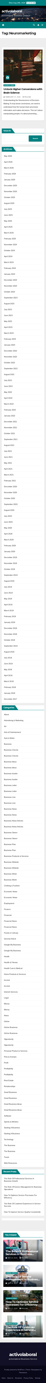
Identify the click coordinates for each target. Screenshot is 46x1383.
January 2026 (9, 180)
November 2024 (10, 245)
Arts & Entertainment (12, 732)
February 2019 (10, 616)
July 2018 (8, 658)
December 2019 (10, 557)
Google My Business (12, 945)
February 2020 (10, 546)
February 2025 (10, 239)
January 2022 (9, 416)
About (6, 714)
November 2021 (10, 428)
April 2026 (8, 162)
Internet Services (11, 992)
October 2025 (9, 197)
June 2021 (8, 457)
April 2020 (8, 534)
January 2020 (9, 551)
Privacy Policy (28, 1378)
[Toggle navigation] (42, 25)
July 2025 (8, 209)
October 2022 (9, 363)
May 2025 (8, 221)
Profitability (8, 1069)
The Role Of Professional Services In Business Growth (22, 1254)
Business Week (10, 874)
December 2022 (10, 351)
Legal (6, 998)
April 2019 (8, 605)
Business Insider (11, 774)
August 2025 (9, 203)
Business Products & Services (16, 856)
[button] (34, 25)
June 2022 (8, 386)
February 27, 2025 (13, 97)
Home (3, 1378)
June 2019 (8, 593)
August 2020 (9, 510)
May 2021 (8, 463)
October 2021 (9, 433)
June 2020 (8, 522)
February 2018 (10, 687)
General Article (10, 939)
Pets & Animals (10, 1057)
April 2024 (8, 256)
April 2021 (8, 469)
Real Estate (9, 1080)
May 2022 (8, 392)
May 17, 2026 (13, 1308)
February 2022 (10, 410)
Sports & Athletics (11, 1122)
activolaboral (12, 11)
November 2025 (10, 191)
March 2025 (9, 233)
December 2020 (10, 487)
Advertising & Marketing (13, 720)
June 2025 (8, 215)
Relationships (9, 1086)
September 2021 (11, 439)
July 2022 (8, 380)
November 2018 (10, 634)
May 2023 (8, 321)
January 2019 (9, 622)
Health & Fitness (11, 962)
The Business (9, 1145)
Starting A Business (12, 1128)
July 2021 (8, 451)
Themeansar (23, 1372)
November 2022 (10, 357)
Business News (10, 809)
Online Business (10, 1027)
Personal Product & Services (15, 1051)
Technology (8, 1139)
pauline (27, 97)
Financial (8, 915)
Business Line (10, 797)
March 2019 (9, 610)
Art (5, 726)
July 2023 (8, 309)
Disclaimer (18, 1378)
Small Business (10, 1092)
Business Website (11, 862)
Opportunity (8, 1039)
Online (6, 1021)
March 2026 (9, 168)
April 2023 (8, 327)
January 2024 (9, 274)
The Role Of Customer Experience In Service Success (20, 1330)
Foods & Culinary (11, 933)
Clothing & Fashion (12, 886)
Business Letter (10, 785)
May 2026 (8, 156)
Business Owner (9, 85)
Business (8, 744)
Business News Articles (13, 821)
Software (7, 1116)
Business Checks (11, 750)
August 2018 (9, 652)
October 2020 (9, 498)
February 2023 (10, 339)
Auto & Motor (9, 738)
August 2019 (9, 581)
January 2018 (9, 693)
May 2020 (8, 528)
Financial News (10, 921)
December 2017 (10, 699)
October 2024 (9, 250)
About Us (10, 1378)
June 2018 (8, 664)
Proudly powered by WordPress (14, 1370)
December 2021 (10, 422)
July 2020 (8, 516)
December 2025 (10, 186)
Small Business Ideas (13, 1104)
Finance (7, 909)
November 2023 (10, 286)
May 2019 (8, 599)
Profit (6, 1063)
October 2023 (9, 292)
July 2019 (8, 587)
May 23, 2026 (13, 1258)
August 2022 (9, 374)
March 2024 (9, 262)
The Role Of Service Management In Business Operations (22, 1279)
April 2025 (8, 227)
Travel (6, 1157)
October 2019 (9, 569)
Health (6, 956)
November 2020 (10, 492)
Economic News (10, 892)
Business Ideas (10, 762)
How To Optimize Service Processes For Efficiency (22, 1303)
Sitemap (37, 1378)
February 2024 (10, 268)
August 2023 (9, 304)
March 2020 (9, 540)
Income (7, 980)
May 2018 (8, 670)
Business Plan (10, 844)
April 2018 (8, 675)
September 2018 (11, 646)
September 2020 (11, 504)
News (6, 1016)
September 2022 (11, 368)
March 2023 (9, 333)
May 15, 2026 (13, 1334)
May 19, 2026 (13, 1283)
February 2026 (10, 174)
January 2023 (9, 345)
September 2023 (11, 298)
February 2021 (10, 481)
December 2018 (10, 628)
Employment (9, 903)
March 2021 (9, 475)
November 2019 (10, 563)
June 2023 (8, 315)
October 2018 (9, 640)
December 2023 (10, 280)
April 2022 (8, 398)
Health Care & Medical (13, 968)
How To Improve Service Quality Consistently (22, 1212)
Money (6, 1004)
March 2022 (9, 404)
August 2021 (9, 445)
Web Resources (10, 1163)
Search (7, 131)
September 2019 (11, 575)
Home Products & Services (15, 974)
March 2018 (9, 681)
